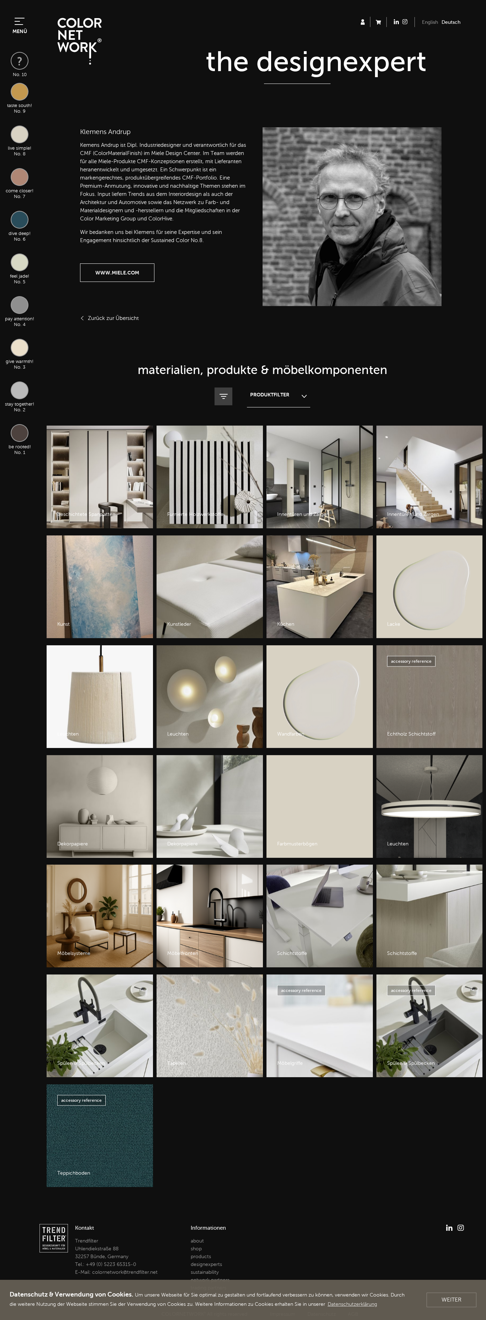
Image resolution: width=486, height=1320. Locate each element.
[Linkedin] (449, 1228)
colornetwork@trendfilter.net (125, 1272)
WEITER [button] (451, 1300)
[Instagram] (461, 1228)
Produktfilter (269, 394)
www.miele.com (117, 273)
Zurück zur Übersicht (113, 318)
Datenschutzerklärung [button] (352, 1304)
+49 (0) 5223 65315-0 (111, 1264)
